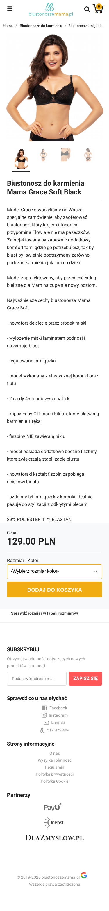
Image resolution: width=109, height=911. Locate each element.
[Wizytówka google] (86, 877)
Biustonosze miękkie (85, 26)
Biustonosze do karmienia (41, 26)
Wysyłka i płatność (55, 760)
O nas (54, 753)
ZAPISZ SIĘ (85, 678)
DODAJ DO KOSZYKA (54, 590)
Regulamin (54, 767)
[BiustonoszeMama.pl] (50, 9)
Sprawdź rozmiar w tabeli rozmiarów (44, 613)
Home (8, 26)
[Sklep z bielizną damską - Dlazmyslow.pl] (54, 843)
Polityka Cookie (54, 781)
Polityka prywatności (55, 774)
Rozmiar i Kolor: (23, 560)
